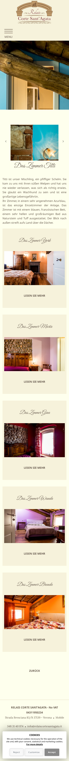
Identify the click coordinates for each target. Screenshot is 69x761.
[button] (6, 151)
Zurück (34, 671)
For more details (34, 744)
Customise (34, 752)
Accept (52, 752)
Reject (16, 752)
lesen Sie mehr (34, 295)
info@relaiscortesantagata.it (44, 726)
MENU (9, 37)
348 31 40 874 (15, 726)
